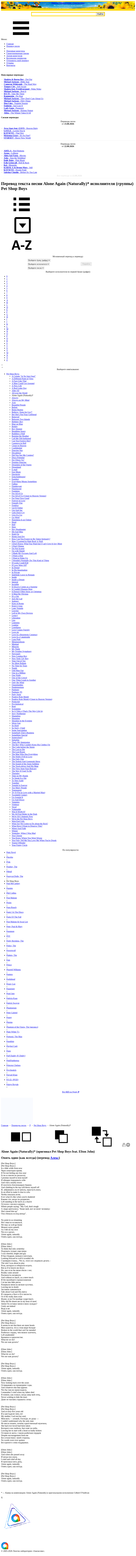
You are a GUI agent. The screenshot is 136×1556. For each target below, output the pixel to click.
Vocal (14, 807)
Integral (15, 582)
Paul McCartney (13, 883)
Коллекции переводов (16, 58)
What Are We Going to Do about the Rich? (30, 824)
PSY (8, 936)
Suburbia (15, 740)
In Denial (16, 568)
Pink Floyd (11, 852)
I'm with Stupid (18, 551)
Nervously (16, 654)
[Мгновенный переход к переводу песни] (22, 233)
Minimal (15, 644)
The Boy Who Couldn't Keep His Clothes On (31, 745)
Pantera (9, 974)
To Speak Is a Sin (19, 778)
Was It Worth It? (18, 812)
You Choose (17, 835)
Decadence (16, 453)
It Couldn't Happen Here (22, 589)
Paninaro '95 (17, 692)
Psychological (17, 704)
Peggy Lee (10, 984)
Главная (10, 44)
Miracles (15, 646)
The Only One (18, 759)
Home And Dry (18, 536)
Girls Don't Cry (18, 512)
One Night (16, 675)
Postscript (16, 702)
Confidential (17, 448)
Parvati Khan (11, 1075)
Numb (14, 668)
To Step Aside (18, 780)
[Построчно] (61, 1146)
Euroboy (15, 479)
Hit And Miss (17, 532)
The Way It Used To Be (22, 771)
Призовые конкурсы (15, 51)
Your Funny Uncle (19, 845)
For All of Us (17, 493)
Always (15, 398)
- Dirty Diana (17, 101)
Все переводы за (69, 176)
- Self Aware (15, 86)
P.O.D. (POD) (12, 1080)
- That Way (14, 133)
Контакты (10, 65)
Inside (14, 577)
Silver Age (16, 723)
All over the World (19, 393)
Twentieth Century (19, 795)
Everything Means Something (24, 481)
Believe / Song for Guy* (22, 412)
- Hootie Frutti (15, 170)
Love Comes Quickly (21, 630)
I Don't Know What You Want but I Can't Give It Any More (37, 544)
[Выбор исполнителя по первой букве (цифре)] (22, 254)
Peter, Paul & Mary (14, 926)
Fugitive (15, 505)
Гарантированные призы (17, 53)
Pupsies (9, 888)
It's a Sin (15, 596)
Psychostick (11, 1070)
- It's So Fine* (17, 135)
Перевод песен (13, 46)
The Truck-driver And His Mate (25, 766)
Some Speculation (19, 730)
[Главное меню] (21, 37)
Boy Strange (17, 429)
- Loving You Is (14, 131)
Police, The (11, 946)
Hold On (15, 534)
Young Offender (18, 843)
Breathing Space (19, 431)
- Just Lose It (13, 106)
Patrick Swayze (12, 1003)
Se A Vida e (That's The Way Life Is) (27, 711)
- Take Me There (14, 94)
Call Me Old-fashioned (21, 438)
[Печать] (124, 1146)
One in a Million (19, 673)
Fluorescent (16, 489)
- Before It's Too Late (20, 172)
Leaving (15, 611)
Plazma (9, 1022)
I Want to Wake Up (20, 558)
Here (14, 527)
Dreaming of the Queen (21, 465)
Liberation (16, 618)
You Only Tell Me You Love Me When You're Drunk (34, 840)
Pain (8, 960)
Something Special (19, 735)
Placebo (9, 857)
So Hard (15, 725)
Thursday (16, 773)
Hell (13, 524)
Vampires (16, 802)
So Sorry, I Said (18, 728)
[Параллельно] (21, 1146)
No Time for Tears (19, 666)
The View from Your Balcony (24, 768)
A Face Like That (19, 381)
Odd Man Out (18, 670)
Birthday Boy (17, 422)
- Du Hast (13, 96)
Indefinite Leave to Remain (23, 575)
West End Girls (18, 821)
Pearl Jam (10, 993)
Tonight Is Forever (19, 785)
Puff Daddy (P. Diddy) (15, 1056)
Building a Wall (18, 434)
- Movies (15, 155)
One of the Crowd (19, 678)
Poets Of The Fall (13, 917)
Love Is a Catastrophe (21, 637)
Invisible (15, 584)
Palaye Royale (12, 1084)
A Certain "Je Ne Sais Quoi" (24, 376)
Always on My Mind (20, 400)
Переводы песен (18, 1125)
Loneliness (16, 627)
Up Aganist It (17, 797)
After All (15, 390)
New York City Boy (20, 658)
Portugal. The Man (14, 1036)
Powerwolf (11, 950)
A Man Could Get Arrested (23, 383)
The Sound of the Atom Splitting (25, 764)
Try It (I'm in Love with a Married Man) (28, 792)
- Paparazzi (14, 108)
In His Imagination (19, 570)
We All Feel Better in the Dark (24, 814)
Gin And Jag (17, 510)
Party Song (16, 694)
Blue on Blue (17, 424)
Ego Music (16, 472)
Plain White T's (12, 1032)
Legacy (15, 615)
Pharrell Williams (13, 969)
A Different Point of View (22, 379)
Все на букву (70, 1092)
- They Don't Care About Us (23, 98)
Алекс (54, 1157)
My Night (16, 649)
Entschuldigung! (19, 477)
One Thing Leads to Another (24, 680)
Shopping (16, 718)
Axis (14, 402)
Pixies (8, 902)
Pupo (8, 1051)
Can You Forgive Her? (21, 441)
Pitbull (9, 871)
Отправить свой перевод (17, 60)
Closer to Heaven (19, 445)
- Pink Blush (14, 160)
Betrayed (15, 417)
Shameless (16, 716)
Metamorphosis (18, 642)
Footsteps (16, 491)
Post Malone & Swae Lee (17, 922)
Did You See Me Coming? (23, 455)
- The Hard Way (20, 84)
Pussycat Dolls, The (14, 876)
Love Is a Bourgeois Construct (24, 635)
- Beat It (15, 91)
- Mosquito (10, 165)
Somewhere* (17, 737)
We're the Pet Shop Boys (22, 819)
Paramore (10, 931)
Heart (14, 522)
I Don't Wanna (18, 546)
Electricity (16, 474)
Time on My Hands (20, 776)
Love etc (15, 632)
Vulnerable (16, 809)
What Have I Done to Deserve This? (27, 826)
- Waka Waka (22, 89)
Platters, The (11, 955)
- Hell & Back (16, 163)
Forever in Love (18, 501)
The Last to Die (18, 749)
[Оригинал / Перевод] (102, 1146)
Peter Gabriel (11, 1013)
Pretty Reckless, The (15, 941)
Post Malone (11, 898)
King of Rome (18, 603)
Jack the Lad (17, 599)
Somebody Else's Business (23, 733)
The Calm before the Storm (23, 747)
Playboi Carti (11, 1046)
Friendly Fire (17, 503)
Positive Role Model (20, 697)
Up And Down (18, 800)
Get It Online (17, 508)
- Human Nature (18, 110)
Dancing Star (17, 450)
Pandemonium (18, 687)
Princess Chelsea (13, 1065)
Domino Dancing (19, 462)
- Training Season (16, 103)
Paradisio (10, 1041)
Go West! (16, 517)
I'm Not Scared (18, 548)
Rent (14, 706)
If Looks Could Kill (20, 563)
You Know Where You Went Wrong (27, 838)
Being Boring (17, 410)
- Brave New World (17, 138)
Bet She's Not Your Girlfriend (24, 414)
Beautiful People (19, 405)
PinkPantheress (12, 1060)
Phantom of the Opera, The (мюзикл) (22, 1027)
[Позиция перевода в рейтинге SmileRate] (128, 1146)
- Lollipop (11, 153)
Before (14, 407)
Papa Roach (11, 907)
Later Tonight (17, 608)
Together (15, 783)
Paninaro (15, 690)
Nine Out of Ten (19, 661)
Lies (13, 620)
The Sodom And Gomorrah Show (26, 761)
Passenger (10, 989)
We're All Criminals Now (22, 816)
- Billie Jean (16, 82)
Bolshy (15, 426)
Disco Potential (18, 457)
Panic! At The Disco (15, 912)
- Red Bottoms (14, 151)
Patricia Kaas (11, 998)
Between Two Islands (21, 419)
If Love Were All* (19, 565)
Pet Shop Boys (40, 1125)
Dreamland (16, 467)
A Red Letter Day (19, 388)
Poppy (9, 1017)
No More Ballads (19, 663)
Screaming (16, 709)
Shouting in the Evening (22, 721)
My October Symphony (22, 651)
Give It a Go (17, 515)
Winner (15, 831)
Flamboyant (17, 486)
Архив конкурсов (14, 56)
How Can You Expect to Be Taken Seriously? (31, 539)
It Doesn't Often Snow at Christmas (26, 591)
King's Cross (17, 606)
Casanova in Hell (19, 443)
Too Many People (19, 788)
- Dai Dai (18, 79)
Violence (15, 804)
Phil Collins (11, 893)
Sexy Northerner (19, 713)
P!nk (8, 862)
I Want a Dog (17, 556)
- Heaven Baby (21, 128)
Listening (16, 623)
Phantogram (11, 1008)
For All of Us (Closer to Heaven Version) (29, 496)
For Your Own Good (20, 498)
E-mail (14, 469)
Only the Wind (18, 682)
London (15, 625)
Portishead (10, 979)
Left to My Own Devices (22, 613)
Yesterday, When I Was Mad (24, 833)
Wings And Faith (19, 828)
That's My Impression (21, 742)
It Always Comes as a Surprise (24, 587)
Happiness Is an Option (21, 520)
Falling (15, 484)
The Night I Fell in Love (22, 757)
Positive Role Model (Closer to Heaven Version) (32, 699)
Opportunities (17, 685)
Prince (9, 965)
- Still (18, 167)
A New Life (17, 386)
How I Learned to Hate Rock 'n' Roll (27, 541)
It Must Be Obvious (20, 594)
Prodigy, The (11, 867)
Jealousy (15, 601)
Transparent (17, 790)
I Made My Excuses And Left (24, 553)
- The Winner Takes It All (17, 113)
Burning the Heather (20, 436)
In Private (16, 572)
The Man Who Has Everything (25, 754)
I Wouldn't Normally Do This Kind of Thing (30, 560)
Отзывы (10, 63)
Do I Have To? (18, 460)
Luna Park (16, 639)
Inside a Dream (18, 579)
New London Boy (19, 656)
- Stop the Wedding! (15, 158)
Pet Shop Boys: (12, 374)
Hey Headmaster (19, 529)
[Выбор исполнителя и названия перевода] (22, 213)
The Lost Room (18, 752)
